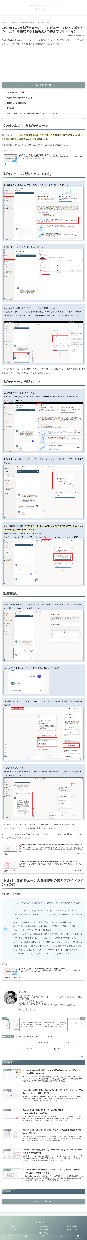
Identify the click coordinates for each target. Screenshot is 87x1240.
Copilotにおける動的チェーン (19, 92)
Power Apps (15, 1226)
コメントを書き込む (43, 1201)
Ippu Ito (22, 992)
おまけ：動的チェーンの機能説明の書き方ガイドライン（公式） (33, 113)
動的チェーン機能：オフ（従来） (20, 98)
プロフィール (43, 1229)
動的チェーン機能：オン (17, 103)
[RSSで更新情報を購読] (34, 1009)
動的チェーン (41, 1036)
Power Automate (43, 1226)
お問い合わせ (43, 1233)
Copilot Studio (8, 1036)
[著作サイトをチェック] (19, 1009)
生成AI (51, 1036)
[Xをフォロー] (23, 1009)
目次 (41, 85)
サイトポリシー (71, 1229)
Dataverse (15, 1229)
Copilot (19, 1036)
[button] (57, 1048)
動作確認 (10, 108)
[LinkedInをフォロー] (27, 1009)
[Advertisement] (43, 64)
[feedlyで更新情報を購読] (30, 1009)
